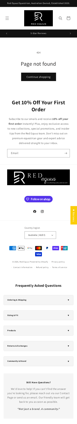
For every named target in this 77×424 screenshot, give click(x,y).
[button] (7, 18)
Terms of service (59, 267)
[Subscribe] (66, 153)
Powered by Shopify (39, 261)
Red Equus (24, 261)
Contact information (23, 267)
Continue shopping (39, 77)
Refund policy (42, 267)
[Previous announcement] (7, 33)
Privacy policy (58, 261)
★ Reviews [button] (73, 215)
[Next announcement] (70, 33)
